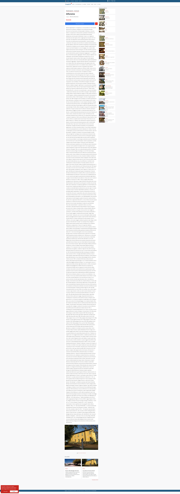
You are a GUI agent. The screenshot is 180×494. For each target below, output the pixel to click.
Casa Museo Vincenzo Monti (89, 470)
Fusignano (106, 10)
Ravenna (106, 118)
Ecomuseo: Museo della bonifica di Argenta (109, 81)
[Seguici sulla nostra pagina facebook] (111, 1)
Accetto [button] (14, 491)
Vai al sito (68, 19)
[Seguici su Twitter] (113, 1)
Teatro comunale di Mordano (108, 94)
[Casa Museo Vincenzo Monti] (90, 462)
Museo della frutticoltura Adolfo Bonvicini (109, 75)
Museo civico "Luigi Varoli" (109, 57)
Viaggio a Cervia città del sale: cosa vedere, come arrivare (109, 108)
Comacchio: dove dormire (109, 101)
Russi (106, 30)
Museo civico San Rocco (109, 38)
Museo (66, 468)
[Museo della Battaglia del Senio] (73, 462)
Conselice (106, 67)
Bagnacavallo (107, 16)
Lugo (106, 22)
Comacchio (106, 100)
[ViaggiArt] (68, 4)
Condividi (80, 23)
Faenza (106, 111)
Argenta (106, 79)
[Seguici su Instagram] (114, 1)
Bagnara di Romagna (108, 85)
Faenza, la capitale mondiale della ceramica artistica (109, 114)
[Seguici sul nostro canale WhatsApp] (109, 1)
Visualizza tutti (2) (95, 479)
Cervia (106, 105)
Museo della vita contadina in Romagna (110, 63)
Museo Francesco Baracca (109, 51)
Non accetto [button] (6, 491)
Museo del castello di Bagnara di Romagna (109, 87)
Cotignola (106, 55)
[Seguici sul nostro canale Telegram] (108, 1)
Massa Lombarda (107, 73)
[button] (67, 1)
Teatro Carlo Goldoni (109, 44)
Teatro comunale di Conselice (108, 69)
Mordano (106, 91)
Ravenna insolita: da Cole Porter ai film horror (109, 120)
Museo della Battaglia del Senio (72, 470)
